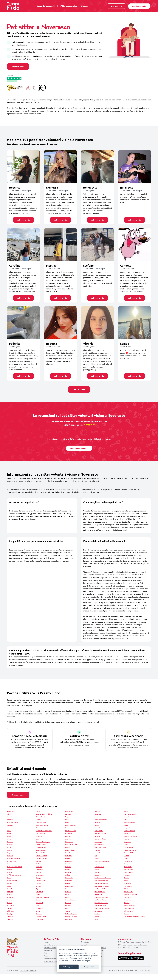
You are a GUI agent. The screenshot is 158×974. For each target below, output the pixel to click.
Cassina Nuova (40, 828)
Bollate (9, 878)
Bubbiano (10, 894)
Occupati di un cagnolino (46, 6)
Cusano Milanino (41, 880)
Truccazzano (128, 861)
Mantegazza (69, 842)
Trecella (126, 839)
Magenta (68, 836)
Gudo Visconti (40, 919)
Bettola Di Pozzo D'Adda (14, 867)
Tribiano (126, 855)
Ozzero (67, 911)
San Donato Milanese (101, 880)
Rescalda (97, 850)
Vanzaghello (128, 867)
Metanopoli (69, 861)
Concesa (38, 861)
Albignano (10, 819)
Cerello (38, 839)
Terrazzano (127, 833)
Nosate (67, 897)
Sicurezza (84, 6)
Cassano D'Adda (41, 822)
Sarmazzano (98, 911)
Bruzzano (10, 891)
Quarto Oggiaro (99, 844)
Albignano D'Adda (12, 822)
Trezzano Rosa (128, 847)
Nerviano (68, 891)
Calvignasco (10, 911)
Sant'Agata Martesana (101, 897)
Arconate (10, 825)
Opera (67, 908)
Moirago (68, 875)
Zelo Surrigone (128, 911)
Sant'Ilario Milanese (100, 900)
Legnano (68, 817)
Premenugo (98, 842)
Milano (67, 869)
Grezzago (39, 914)
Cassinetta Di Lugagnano (44, 831)
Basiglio (9, 853)
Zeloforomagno (129, 908)
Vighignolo (127, 883)
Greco (38, 911)
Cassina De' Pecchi (42, 825)
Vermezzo (127, 875)
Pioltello (97, 822)
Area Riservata (116, 6)
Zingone (126, 914)
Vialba (126, 880)
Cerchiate (39, 836)
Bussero (9, 903)
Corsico (38, 872)
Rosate (96, 869)
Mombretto (69, 878)
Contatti (84, 945)
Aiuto (46, 956)
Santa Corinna (98, 894)
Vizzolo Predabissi (129, 905)
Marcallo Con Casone (71, 844)
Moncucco (68, 880)
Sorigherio (127, 828)
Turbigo (126, 864)
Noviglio (68, 905)
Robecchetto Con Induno (102, 861)
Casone (38, 819)
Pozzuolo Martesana (100, 833)
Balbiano (9, 839)
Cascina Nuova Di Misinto (44, 814)
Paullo (96, 817)
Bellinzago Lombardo (13, 858)
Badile (9, 833)
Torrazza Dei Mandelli (130, 836)
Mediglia (68, 853)
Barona (9, 847)
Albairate (10, 817)
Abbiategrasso (11, 811)
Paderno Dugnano (71, 914)
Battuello (10, 855)
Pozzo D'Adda (98, 831)
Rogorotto (97, 864)
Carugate (10, 919)
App (45, 953)
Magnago (68, 839)
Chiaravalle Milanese (42, 853)
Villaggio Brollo (128, 891)
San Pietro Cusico (99, 891)
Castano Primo (40, 833)
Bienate (9, 869)
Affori (9, 814)
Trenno (126, 844)
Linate (67, 822)
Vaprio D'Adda (128, 869)
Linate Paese (69, 828)
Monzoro (68, 883)
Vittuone (126, 903)
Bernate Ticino (11, 861)
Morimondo (69, 886)
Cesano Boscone (41, 850)
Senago (126, 811)
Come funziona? (50, 945)
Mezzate (68, 864)
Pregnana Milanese (100, 839)
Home (46, 942)
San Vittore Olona (100, 905)
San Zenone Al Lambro (101, 908)
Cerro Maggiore (41, 847)
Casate (38, 811)
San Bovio (97, 875)
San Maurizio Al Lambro (101, 886)
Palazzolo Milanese (71, 916)
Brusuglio (10, 889)
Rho (95, 855)
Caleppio (9, 908)
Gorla (37, 905)
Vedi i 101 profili (79, 389)
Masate (67, 847)
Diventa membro (18, 66)
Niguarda (68, 894)
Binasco (9, 872)
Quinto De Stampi (100, 847)
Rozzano (97, 872)
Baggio (9, 836)
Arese (9, 828)
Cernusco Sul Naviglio (43, 842)
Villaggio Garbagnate (130, 894)
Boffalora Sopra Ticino (14, 875)
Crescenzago (40, 875)
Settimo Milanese (129, 822)
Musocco (68, 889)
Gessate (38, 900)
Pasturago (97, 814)
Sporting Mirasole (129, 831)
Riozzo (96, 858)
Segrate (96, 919)
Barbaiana (10, 844)
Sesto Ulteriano (128, 817)
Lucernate (68, 833)
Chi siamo (85, 942)
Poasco (96, 825)
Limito (67, 819)
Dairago (38, 883)
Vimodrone (127, 900)
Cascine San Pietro (42, 817)
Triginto (126, 858)
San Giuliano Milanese (101, 883)
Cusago (38, 878)
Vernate (126, 878)
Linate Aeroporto (70, 825)
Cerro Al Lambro (41, 844)
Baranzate (10, 842)
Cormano (39, 867)
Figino (38, 889)
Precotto (97, 836)
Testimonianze (50, 947)
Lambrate (68, 814)
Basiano (9, 850)
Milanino (68, 867)
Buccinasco (10, 897)
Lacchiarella (69, 811)
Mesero (67, 858)
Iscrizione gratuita (139, 6)
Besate (9, 864)
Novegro (68, 903)
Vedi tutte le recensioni (79, 448)
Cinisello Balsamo (41, 855)
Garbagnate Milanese (42, 897)
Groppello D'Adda (41, 916)
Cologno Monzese (41, 858)
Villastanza (127, 897)
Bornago (9, 883)
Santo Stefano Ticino (101, 903)
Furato (38, 894)
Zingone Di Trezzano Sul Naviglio (134, 916)
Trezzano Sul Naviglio (130, 850)
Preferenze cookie (51, 961)
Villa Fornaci (127, 889)
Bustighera (10, 905)
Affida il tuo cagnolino (68, 6)
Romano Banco (99, 867)
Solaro (126, 825)
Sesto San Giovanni (130, 814)
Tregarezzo (127, 842)
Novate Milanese (70, 900)
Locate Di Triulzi (70, 831)
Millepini (68, 872)
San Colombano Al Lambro (102, 878)
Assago (9, 831)
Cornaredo (39, 869)
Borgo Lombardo (12, 880)
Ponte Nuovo (98, 828)
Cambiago (10, 914)
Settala (126, 819)
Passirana (97, 811)
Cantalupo (10, 916)
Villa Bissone (128, 886)
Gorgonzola (39, 903)
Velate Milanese (129, 872)
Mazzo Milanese (70, 850)
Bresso (9, 886)
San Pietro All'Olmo (100, 889)
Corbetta (39, 864)
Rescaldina (97, 853)
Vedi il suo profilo (23, 220)
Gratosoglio (39, 908)
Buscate (9, 900)
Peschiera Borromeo (100, 819)
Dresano (38, 886)
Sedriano (97, 914)
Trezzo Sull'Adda (129, 853)
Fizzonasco (39, 891)
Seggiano (97, 916)
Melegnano (68, 855)
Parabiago (68, 919)
